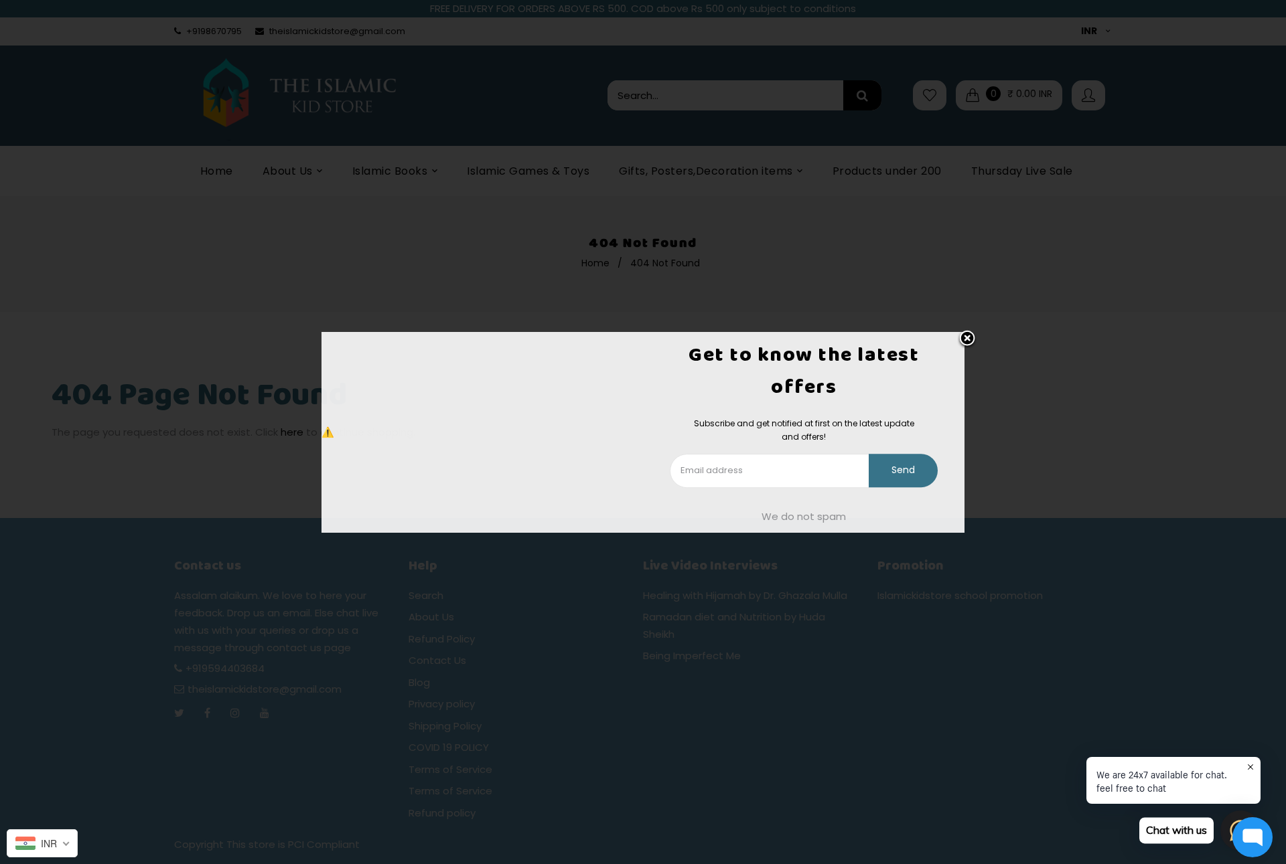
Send (903, 470)
